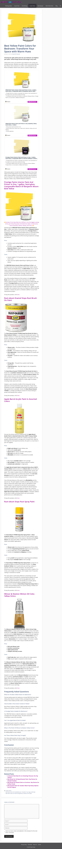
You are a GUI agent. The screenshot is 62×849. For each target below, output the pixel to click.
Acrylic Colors (32, 5)
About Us (35, 844)
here (18, 294)
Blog (56, 5)
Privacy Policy (24, 844)
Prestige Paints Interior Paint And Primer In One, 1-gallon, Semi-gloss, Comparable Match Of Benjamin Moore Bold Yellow (21, 185)
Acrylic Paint (16, 5)
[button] (60, 6)
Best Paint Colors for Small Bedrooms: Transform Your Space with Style (20, 792)
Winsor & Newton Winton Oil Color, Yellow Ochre (19, 595)
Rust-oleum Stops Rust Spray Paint (19, 501)
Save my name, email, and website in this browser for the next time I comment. (21, 831)
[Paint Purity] (11, 2)
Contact (39, 844)
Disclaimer (30, 844)
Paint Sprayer (40, 5)
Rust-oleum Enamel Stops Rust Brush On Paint (20, 299)
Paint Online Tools (49, 5)
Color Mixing (24, 5)
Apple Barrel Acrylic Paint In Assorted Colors (20, 400)
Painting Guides (8, 5)
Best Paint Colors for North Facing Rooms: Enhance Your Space (19, 793)
